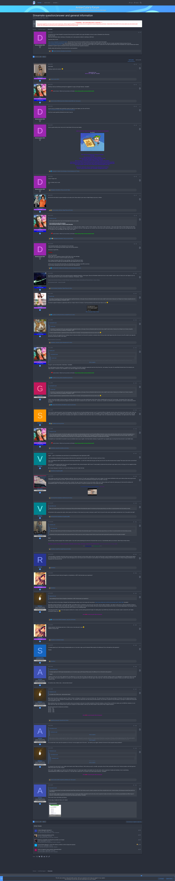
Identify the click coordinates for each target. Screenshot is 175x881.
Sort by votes (138, 59)
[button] (42, 2)
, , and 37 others (65, 171)
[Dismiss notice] (140, 22)
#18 (136, 476)
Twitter (97, 311)
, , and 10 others (61, 497)
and (58, 423)
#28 (136, 725)
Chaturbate (53, 850)
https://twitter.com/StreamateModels (56, 43)
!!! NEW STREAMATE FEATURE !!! (45, 830)
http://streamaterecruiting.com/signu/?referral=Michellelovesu (61, 109)
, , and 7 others (60, 189)
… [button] (38, 56)
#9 (136, 243)
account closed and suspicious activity (46, 835)
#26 (136, 666)
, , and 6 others (62, 377)
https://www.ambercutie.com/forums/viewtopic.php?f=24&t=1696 (109, 602)
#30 (136, 785)
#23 (136, 593)
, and (60, 516)
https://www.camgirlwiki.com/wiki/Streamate (57, 41)
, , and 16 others (64, 619)
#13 (136, 347)
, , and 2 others (61, 288)
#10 (136, 273)
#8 (136, 215)
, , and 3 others (63, 314)
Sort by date (131, 59)
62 (40, 56)
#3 (136, 84)
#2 (136, 64)
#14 (136, 383)
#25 (136, 645)
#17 (136, 453)
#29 (136, 748)
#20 (136, 521)
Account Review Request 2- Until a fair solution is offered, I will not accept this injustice (56, 844)
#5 (136, 125)
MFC (87, 311)
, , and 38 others (62, 51)
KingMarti (43, 851)
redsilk (39, 840)
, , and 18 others (63, 238)
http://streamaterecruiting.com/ (55, 44)
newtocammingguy (41, 850)
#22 (136, 573)
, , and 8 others (64, 404)
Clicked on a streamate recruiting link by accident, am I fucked (51, 839)
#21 (136, 554)
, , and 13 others (61, 342)
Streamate (90, 311)
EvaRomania (43, 837)
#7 (136, 195)
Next (44, 56)
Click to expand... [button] (92, 362)
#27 (136, 689)
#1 (140, 32)
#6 (136, 176)
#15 (136, 410)
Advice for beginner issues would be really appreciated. (50, 849)
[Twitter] (141, 876)
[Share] (139, 32)
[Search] (140, 3)
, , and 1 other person (66, 101)
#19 (136, 503)
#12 (136, 320)
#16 (136, 428)
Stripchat (50, 845)
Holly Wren (40, 836)
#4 (136, 106)
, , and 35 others (62, 210)
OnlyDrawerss (40, 845)
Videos (94, 311)
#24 (136, 624)
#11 (136, 293)
